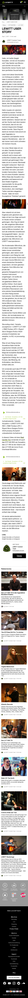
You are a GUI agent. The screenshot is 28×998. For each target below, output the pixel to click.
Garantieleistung (14, 963)
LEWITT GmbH (10, 995)
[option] (14, 204)
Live (14, 922)
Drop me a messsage (19, 555)
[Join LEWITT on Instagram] (14, 983)
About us (14, 933)
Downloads (14, 959)
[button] (21, 2)
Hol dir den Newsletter (14, 977)
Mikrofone (14, 917)
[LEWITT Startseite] (7, 3)
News (4, 25)
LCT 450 (20, 25)
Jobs (14, 940)
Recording (14, 919)
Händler (14, 968)
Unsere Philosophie (14, 935)
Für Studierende (14, 945)
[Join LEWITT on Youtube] (9, 983)
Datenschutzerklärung (14, 942)
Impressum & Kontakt (14, 956)
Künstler (14, 938)
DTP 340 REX (12, 25)
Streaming (14, 924)
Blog (3, 6)
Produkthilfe (14, 966)
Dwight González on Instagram (11, 539)
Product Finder (14, 929)
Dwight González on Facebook (11, 537)
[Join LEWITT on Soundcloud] (23, 983)
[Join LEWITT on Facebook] (4, 983)
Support (14, 954)
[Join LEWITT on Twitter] (18, 983)
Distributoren (14, 950)
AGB (14, 947)
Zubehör (14, 926)
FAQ (14, 961)
